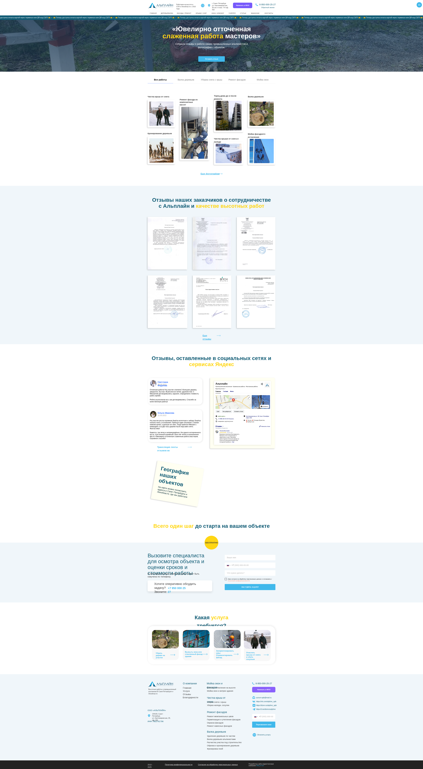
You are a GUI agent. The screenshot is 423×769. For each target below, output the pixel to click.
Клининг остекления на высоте (221, 688)
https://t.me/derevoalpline (266, 709)
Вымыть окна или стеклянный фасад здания (193, 654)
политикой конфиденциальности (239, 581)
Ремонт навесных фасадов (219, 726)
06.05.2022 (162, 384)
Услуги (186, 691)
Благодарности (190, 697)
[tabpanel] (211, 134)
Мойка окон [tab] (263, 79)
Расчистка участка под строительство (224, 742)
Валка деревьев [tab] (186, 79)
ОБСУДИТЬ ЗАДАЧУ (250, 587)
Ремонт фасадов (217, 712)
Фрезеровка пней (215, 749)
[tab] (160, 80)
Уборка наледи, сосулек (218, 705)
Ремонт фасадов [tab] (237, 79)
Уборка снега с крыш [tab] (211, 79)
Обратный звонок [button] (268, 7)
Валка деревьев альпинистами (221, 739)
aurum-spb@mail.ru (264, 698)
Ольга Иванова (166, 413)
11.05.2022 (162, 415)
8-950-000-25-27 (267, 4)
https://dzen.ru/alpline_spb (266, 705)
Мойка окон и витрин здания (220, 691)
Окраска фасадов (215, 723)
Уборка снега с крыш (216, 702)
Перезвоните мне (263, 725)
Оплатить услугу (264, 735)
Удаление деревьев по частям (221, 736)
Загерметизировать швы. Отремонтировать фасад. (225, 654)
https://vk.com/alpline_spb (266, 701)
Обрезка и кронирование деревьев (223, 746)
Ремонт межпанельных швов (220, 716)
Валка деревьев (216, 731)
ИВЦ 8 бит (260, 765)
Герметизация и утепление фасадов (223, 720)
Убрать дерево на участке (160, 655)
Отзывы (187, 694)
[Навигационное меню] (419, 5)
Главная (187, 688)
